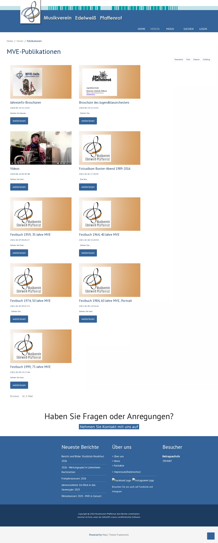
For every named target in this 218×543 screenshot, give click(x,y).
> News (116, 461)
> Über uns (118, 456)
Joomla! (81, 517)
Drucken (15, 396)
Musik (170, 29)
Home (141, 29)
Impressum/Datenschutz (127, 471)
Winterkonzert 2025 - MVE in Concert (81, 496)
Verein (154, 29)
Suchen (188, 29)
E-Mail (29, 396)
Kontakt (118, 465)
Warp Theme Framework (115, 534)
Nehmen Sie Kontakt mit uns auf (109, 426)
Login (203, 29)
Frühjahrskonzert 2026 (73, 478)
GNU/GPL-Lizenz (109, 517)
